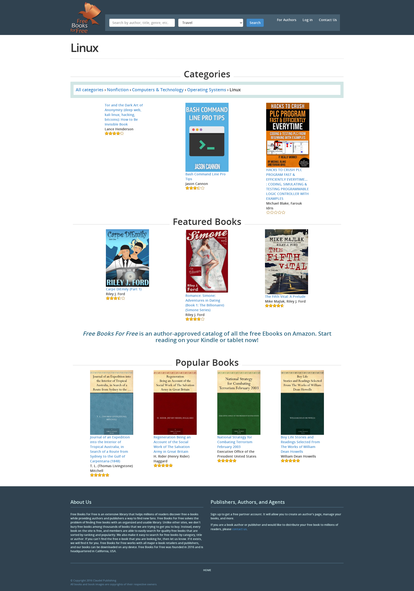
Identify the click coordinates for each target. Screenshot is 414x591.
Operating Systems (206, 89)
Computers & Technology (158, 89)
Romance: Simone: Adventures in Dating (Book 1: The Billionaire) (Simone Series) (204, 302)
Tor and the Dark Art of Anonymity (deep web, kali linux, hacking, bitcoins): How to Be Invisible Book (124, 114)
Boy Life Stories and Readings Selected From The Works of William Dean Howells (300, 444)
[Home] (87, 17)
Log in (308, 19)
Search (255, 22)
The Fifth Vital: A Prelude (285, 296)
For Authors (286, 19)
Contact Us (328, 19)
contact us (239, 529)
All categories (90, 89)
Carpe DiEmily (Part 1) (123, 289)
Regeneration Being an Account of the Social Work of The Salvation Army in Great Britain (172, 444)
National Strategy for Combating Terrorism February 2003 (234, 442)
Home (207, 570)
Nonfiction (118, 89)
